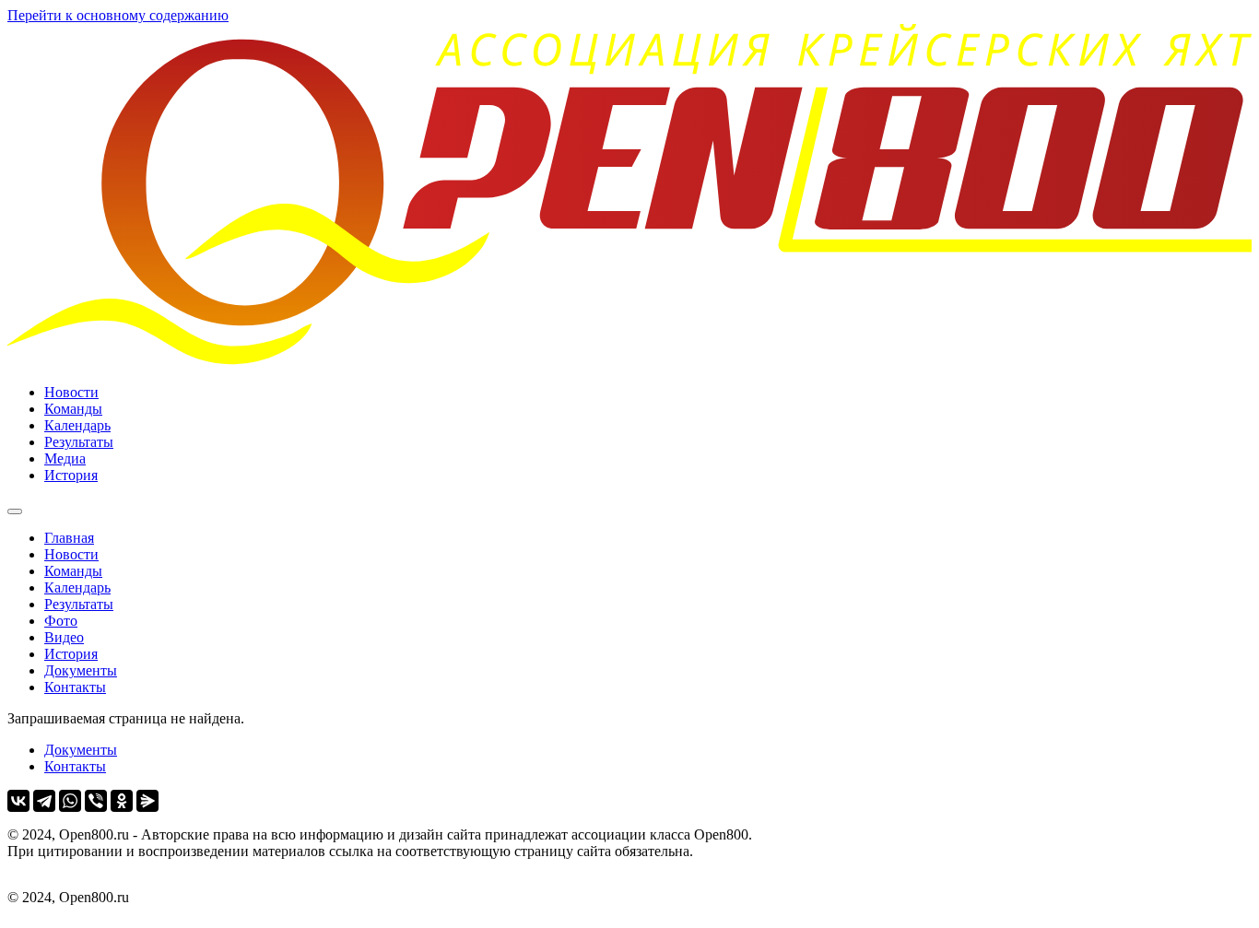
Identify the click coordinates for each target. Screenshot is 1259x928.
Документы (80, 670)
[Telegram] (44, 801)
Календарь (77, 425)
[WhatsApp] (70, 801)
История (71, 475)
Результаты (78, 442)
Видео (64, 637)
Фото (60, 620)
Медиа (65, 458)
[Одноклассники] (122, 801)
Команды (73, 409)
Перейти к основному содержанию (118, 15)
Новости (71, 392)
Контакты (75, 687)
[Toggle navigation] (14, 511)
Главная (69, 538)
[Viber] (96, 801)
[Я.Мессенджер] (147, 801)
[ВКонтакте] (18, 801)
